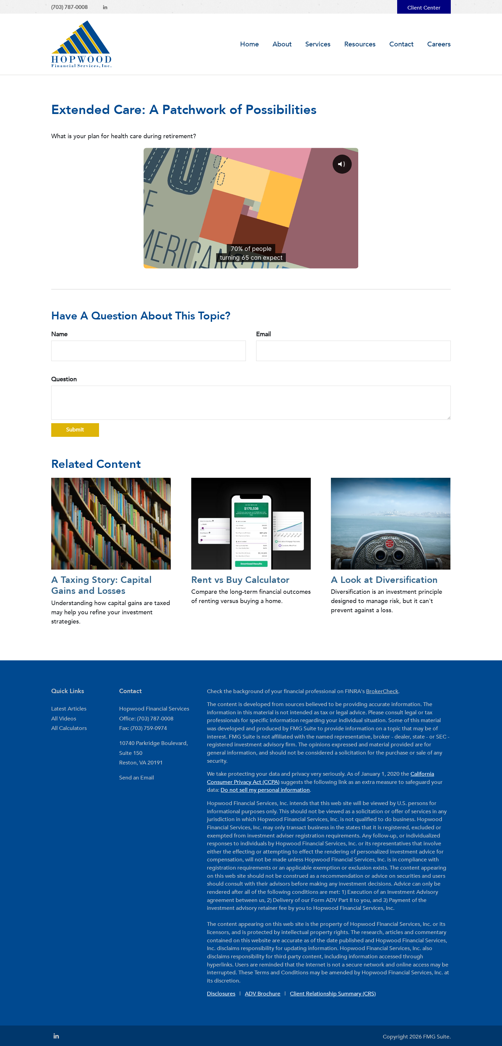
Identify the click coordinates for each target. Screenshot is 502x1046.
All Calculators (69, 728)
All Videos (63, 718)
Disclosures (221, 994)
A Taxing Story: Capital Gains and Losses (101, 585)
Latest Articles (68, 709)
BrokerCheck (382, 691)
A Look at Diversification (384, 580)
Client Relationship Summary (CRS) (333, 994)
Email (263, 334)
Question (64, 379)
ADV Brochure (262, 994)
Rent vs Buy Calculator (240, 580)
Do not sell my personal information (265, 790)
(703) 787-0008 (69, 7)
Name (59, 334)
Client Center (424, 8)
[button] (282, 44)
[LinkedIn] (105, 7)
